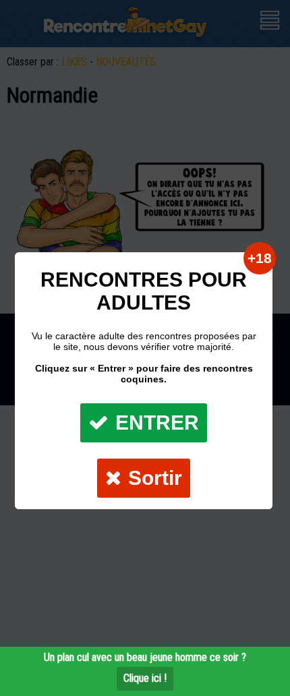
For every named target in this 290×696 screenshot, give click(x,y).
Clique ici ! (145, 678)
